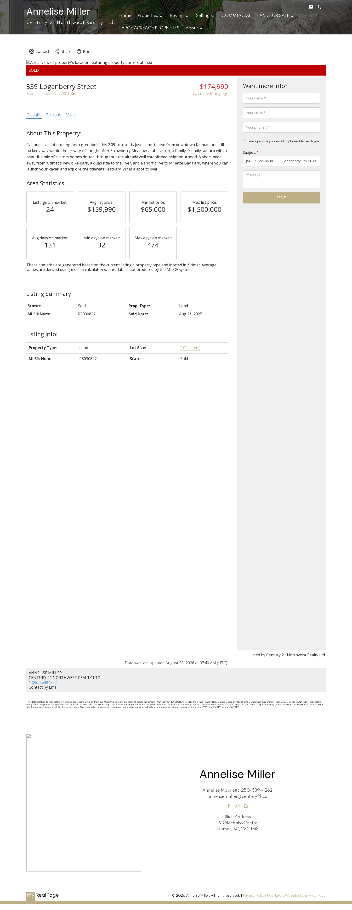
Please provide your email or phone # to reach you (282, 141)
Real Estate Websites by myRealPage (296, 895)
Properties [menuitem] (148, 16)
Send (281, 197)
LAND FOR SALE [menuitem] (273, 16)
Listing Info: (42, 334)
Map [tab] (70, 114)
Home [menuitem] (125, 16)
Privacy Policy (253, 895)
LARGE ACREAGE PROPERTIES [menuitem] (149, 28)
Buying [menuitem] (177, 16)
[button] (229, 806)
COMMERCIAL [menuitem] (236, 16)
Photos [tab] (53, 114)
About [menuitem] (192, 28)
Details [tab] (34, 114)
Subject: (249, 152)
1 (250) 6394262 (43, 682)
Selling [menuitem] (203, 16)
